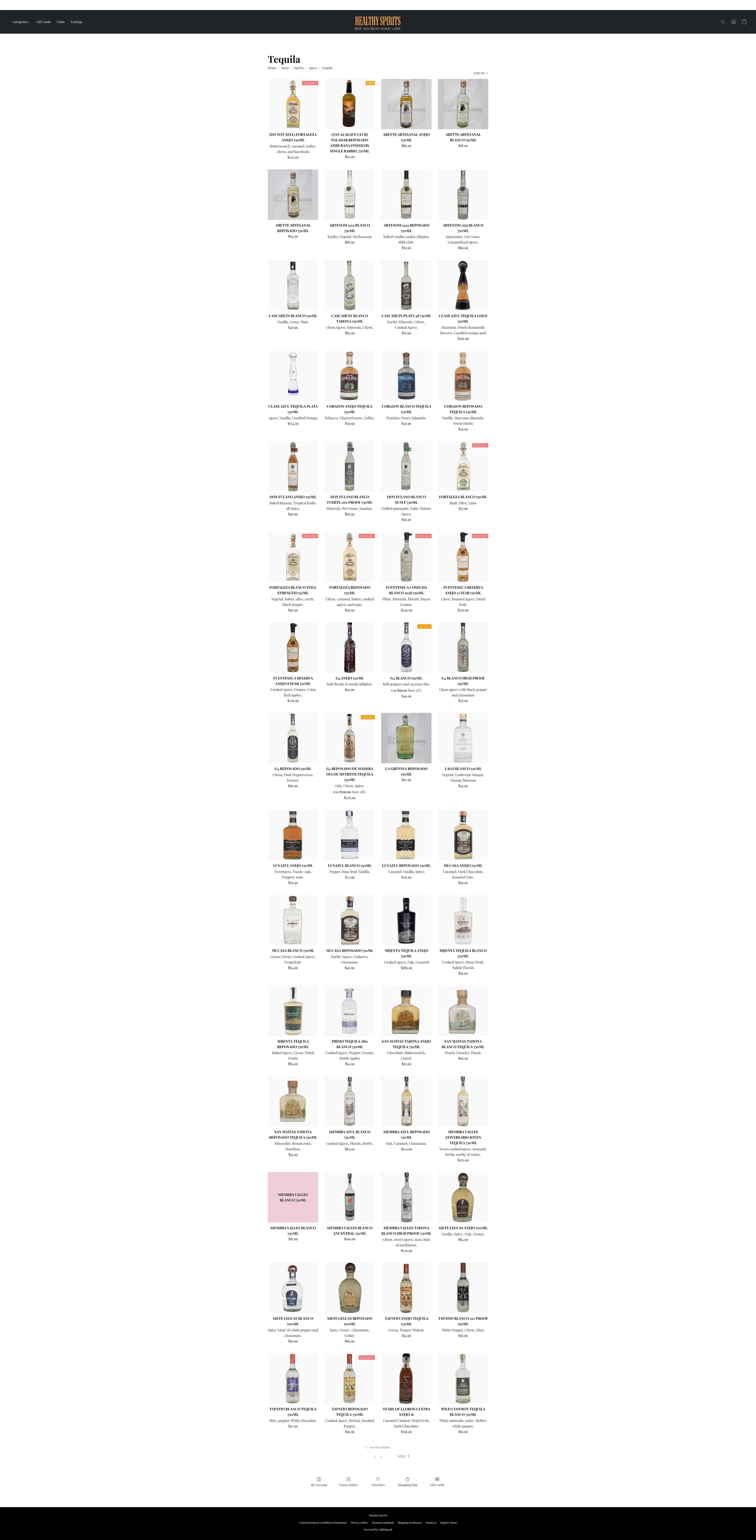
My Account (319, 1485)
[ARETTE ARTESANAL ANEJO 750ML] (406, 104)
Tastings (76, 22)
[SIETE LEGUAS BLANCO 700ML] (293, 1288)
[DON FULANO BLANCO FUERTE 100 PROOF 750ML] (349, 466)
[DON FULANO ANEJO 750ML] (293, 466)
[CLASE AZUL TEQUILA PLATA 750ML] (293, 376)
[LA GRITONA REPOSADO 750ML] (406, 738)
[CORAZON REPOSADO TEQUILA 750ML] (463, 376)
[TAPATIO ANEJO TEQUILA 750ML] (406, 1288)
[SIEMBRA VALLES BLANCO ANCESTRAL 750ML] (349, 1197)
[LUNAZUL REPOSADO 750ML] (406, 835)
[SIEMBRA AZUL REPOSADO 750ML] (406, 1101)
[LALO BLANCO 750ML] (463, 738)
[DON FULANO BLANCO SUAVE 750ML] (406, 466)
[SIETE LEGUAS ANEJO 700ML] (463, 1197)
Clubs (61, 22)
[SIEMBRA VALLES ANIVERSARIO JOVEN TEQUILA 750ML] (463, 1101)
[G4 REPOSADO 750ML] (293, 738)
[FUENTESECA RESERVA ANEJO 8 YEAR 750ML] (293, 647)
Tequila (327, 68)
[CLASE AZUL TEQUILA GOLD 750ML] (463, 285)
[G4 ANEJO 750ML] (349, 647)
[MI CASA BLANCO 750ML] (293, 920)
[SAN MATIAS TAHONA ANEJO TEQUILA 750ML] (406, 1011)
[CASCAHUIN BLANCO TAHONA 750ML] (349, 285)
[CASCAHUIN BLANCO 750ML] (293, 285)
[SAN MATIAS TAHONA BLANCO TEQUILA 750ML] (463, 1011)
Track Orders (348, 1485)
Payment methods (383, 1522)
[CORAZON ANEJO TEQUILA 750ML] (349, 376)
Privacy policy (359, 1522)
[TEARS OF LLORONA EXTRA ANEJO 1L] (406, 1378)
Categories (20, 22)
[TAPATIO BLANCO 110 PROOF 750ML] (463, 1288)
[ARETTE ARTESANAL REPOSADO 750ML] (293, 194)
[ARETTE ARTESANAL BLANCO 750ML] (463, 104)
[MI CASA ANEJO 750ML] (463, 835)
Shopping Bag (407, 1485)
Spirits (299, 68)
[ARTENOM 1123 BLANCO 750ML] (349, 194)
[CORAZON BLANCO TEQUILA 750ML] (406, 376)
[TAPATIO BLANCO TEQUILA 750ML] (293, 1378)
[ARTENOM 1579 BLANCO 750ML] (463, 194)
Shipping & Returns (410, 1522)
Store (285, 68)
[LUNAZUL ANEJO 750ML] (293, 835)
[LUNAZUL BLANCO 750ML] (349, 835)
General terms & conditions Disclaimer (323, 1522)
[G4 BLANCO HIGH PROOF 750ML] (463, 647)
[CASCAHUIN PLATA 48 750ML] (406, 285)
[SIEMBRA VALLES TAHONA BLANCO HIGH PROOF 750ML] (406, 1197)
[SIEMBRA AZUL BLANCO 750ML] (349, 1101)
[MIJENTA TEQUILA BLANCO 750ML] (463, 920)
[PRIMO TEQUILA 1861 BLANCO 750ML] (349, 1011)
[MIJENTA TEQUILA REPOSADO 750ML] (293, 1011)
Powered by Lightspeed (378, 1529)
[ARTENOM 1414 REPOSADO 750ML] (406, 194)
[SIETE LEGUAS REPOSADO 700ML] (349, 1288)
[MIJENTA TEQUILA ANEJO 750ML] (406, 920)
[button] (415, 5)
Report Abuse (448, 1522)
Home (272, 68)
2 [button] (381, 1456)
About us (431, 1522)
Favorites (378, 1485)
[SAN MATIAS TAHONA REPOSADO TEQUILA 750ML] (293, 1101)
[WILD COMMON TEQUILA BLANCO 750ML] (463, 1378)
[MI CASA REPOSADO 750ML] (349, 920)
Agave (313, 68)
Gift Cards (43, 22)
